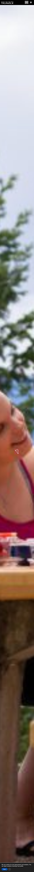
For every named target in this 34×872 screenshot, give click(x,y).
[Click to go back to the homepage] (7, 4)
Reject (4, 869)
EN (27, 2)
